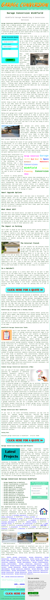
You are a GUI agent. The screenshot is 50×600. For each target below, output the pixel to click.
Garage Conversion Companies (32, 567)
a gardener (32, 520)
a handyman (13, 520)
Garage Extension (15, 565)
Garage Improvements (24, 562)
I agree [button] (30, 593)
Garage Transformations (40, 562)
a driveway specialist (19, 515)
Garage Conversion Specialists (30, 564)
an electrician (27, 523)
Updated (17, 589)
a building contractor (23, 525)
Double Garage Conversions (39, 559)
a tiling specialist (39, 518)
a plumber (33, 526)
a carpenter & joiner (16, 518)
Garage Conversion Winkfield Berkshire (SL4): (16, 23)
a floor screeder (29, 517)
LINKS (31, 9)
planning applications (27, 340)
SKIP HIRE (43, 525)
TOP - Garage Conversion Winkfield (12, 576)
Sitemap (2, 589)
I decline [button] (35, 593)
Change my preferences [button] (34, 595)
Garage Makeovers (37, 569)
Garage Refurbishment (8, 564)
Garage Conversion (23, 560)
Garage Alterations (7, 574)
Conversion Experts (24, 589)
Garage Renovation (35, 557)
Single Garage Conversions (16, 557)
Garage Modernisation (8, 560)
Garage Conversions (7, 572)
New (5, 589)
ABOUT (35, 9)
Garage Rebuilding (37, 560)
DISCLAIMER (45, 9)
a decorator (21, 528)
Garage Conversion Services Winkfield (19, 479)
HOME (28, 9)
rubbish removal (31, 521)
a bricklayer (13, 526)
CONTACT (40, 9)
